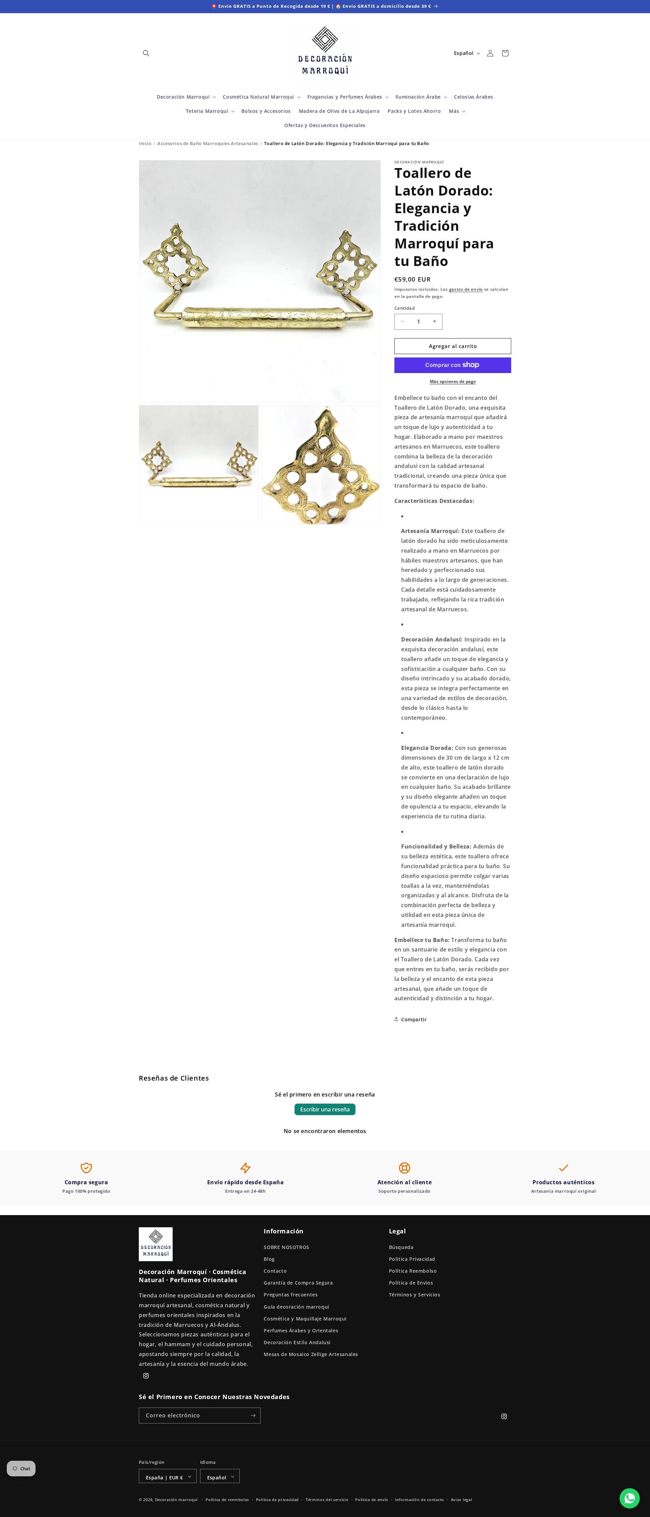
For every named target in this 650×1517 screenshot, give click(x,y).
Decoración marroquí (176, 1499)
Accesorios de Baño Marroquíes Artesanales (207, 143)
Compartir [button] (414, 1019)
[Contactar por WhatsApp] (630, 1498)
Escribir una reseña (325, 1109)
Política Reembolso (413, 1270)
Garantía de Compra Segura (298, 1282)
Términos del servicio (327, 1499)
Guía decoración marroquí (296, 1306)
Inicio (145, 143)
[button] (146, 53)
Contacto (275, 1270)
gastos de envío (466, 289)
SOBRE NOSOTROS (286, 1247)
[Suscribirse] (252, 1415)
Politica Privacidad (412, 1258)
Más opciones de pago (453, 381)
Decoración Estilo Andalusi (297, 1342)
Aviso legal (461, 1499)
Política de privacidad (277, 1499)
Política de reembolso (227, 1499)
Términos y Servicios (414, 1294)
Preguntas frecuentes (291, 1294)
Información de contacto (419, 1499)
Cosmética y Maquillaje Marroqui (305, 1318)
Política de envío (371, 1499)
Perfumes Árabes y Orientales (301, 1330)
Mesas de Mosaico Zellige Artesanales (311, 1354)
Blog (269, 1258)
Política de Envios (411, 1282)
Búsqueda (401, 1247)
